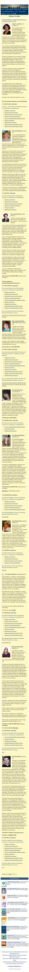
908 (18, 315)
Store (16, 11)
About (8, 13)
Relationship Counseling (14, 956)
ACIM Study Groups (7, 961)
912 (3, 384)
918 (16, 384)
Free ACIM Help (22, 11)
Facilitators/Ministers (12, 955)
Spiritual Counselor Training (7, 951)
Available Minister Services (19, 19)
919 (18, 384)
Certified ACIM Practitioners (11, 375)
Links (22, 963)
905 (12, 315)
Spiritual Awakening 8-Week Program (14, 124)
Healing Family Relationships (13, 942)
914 (25, 315)
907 (16, 315)
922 (25, 384)
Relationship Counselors (10, 122)
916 (5, 317)
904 (10, 315)
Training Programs (9, 9)
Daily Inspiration (15, 958)
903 (7, 315)
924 (5, 386)
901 (3, 315)
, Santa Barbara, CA (15, 574)
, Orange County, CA (19, 322)
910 (23, 315)
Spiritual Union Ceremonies (11, 112)
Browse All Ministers (7, 19)
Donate (12, 13)
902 (5, 315)
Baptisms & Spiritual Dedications (12, 116)
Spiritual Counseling (22, 955)
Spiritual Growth (17, 9)
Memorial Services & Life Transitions (13, 114)
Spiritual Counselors (9, 120)
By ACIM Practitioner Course (9, 21)
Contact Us (3, 13)
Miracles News (16, 953)
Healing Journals (22, 961)
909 (20, 315)
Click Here (14, 104)
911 (25, 383)
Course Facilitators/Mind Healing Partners (15, 118)
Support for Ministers (14, 966)
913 (5, 384)
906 (14, 315)
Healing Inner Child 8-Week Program (14, 126)
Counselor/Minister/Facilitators (7, 11)
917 (14, 384)
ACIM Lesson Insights (7, 958)
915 (3, 317)
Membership (5, 955)
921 (23, 384)
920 (20, 384)
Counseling (24, 9)
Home (2, 9)
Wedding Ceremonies (10, 110)
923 (3, 386)
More (12, 947)
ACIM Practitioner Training (19, 951)
